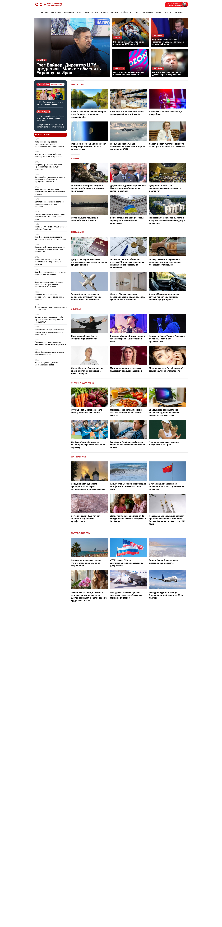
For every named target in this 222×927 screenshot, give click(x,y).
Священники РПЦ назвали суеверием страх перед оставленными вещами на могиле (49, 144)
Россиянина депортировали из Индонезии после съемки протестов (50, 343)
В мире (41, 60)
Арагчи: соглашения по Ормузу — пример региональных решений (49, 155)
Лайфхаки (77, 232)
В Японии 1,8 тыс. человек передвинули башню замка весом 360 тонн (49, 297)
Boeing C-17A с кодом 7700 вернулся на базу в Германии (51, 228)
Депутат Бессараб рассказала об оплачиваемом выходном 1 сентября (49, 204)
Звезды (76, 309)
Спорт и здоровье (82, 382)
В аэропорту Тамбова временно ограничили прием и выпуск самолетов (48, 167)
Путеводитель (80, 533)
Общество (77, 84)
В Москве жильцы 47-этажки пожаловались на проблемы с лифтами (48, 261)
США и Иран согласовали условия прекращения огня (49, 353)
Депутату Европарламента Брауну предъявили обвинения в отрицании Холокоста (50, 179)
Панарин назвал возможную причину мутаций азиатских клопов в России (50, 191)
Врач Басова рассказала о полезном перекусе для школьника (51, 273)
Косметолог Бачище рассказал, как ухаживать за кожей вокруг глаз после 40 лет (50, 249)
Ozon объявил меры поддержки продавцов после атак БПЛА (128, 73)
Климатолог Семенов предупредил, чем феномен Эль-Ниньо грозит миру (50, 216)
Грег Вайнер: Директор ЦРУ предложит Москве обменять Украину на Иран (68, 69)
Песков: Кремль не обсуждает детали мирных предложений (167, 73)
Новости (45, 112)
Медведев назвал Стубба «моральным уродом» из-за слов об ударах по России (169, 41)
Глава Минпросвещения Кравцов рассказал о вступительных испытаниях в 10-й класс (49, 284)
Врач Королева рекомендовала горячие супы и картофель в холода (50, 238)
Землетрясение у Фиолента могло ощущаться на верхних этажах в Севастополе (49, 332)
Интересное (78, 456)
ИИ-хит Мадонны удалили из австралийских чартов (47, 363)
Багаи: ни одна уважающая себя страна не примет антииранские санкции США (49, 319)
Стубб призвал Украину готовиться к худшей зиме (51, 308)
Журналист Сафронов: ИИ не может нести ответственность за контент (50, 118)
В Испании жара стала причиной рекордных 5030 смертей (128, 43)
